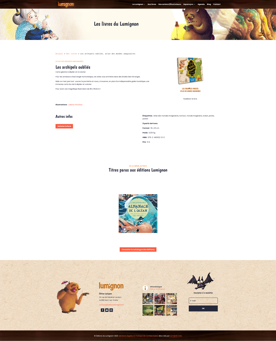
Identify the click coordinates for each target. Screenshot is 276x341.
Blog (209, 4)
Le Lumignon (137, 4)
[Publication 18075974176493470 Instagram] (148, 298)
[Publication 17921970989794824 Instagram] (171, 310)
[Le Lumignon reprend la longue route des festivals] (148, 310)
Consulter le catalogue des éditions (138, 249)
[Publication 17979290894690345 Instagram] (171, 298)
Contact (216, 4)
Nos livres (152, 4)
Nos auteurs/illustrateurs (169, 4)
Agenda (201, 4)
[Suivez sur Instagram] (111, 310)
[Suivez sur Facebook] (102, 310)
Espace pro (188, 4)
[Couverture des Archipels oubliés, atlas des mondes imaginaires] (190, 92)
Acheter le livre (64, 126)
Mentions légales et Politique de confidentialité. (138, 336)
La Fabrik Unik (176, 336)
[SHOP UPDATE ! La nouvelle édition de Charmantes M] (159, 310)
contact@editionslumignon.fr (111, 305)
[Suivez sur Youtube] (107, 310)
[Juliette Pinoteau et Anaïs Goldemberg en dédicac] (159, 298)
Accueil (59, 54)
